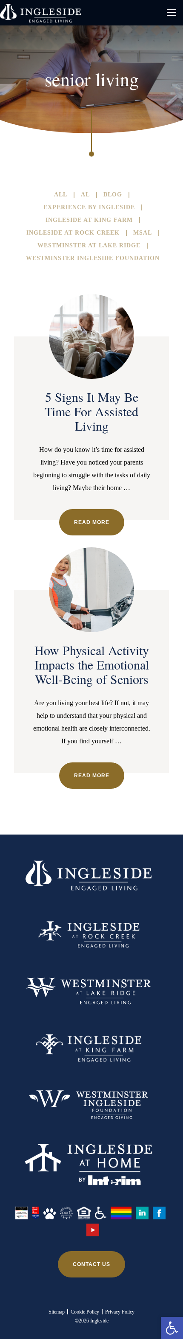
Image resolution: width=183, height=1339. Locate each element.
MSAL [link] (142, 233)
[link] (172, 1328)
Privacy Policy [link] (119, 1312)
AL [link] (85, 195)
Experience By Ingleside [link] (89, 207)
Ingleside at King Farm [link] (89, 220)
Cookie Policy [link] (85, 1312)
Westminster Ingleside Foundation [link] (93, 258)
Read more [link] (91, 522)
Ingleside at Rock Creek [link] (73, 233)
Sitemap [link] (57, 1312)
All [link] (60, 195)
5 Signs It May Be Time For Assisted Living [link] (91, 411)
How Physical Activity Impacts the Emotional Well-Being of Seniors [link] (91, 664)
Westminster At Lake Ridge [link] (88, 246)
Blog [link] (112, 195)
